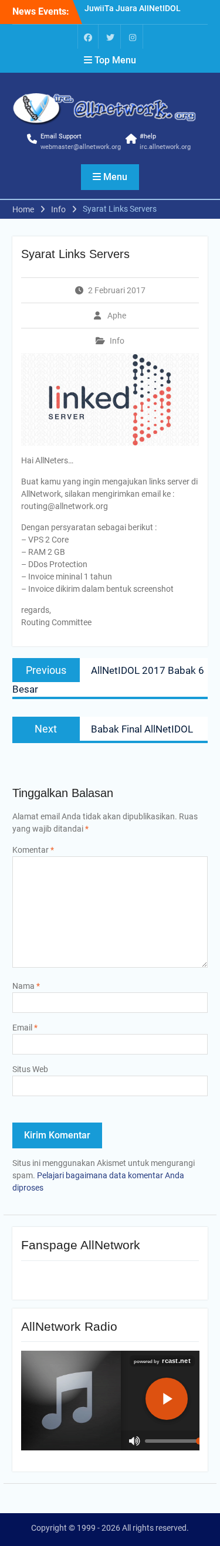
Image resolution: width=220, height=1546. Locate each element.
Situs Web (30, 1069)
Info (117, 340)
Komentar (33, 850)
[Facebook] (88, 36)
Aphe (116, 315)
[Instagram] (132, 36)
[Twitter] (110, 36)
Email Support (61, 136)
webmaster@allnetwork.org (80, 147)
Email (25, 1027)
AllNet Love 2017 (116, 12)
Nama (26, 986)
